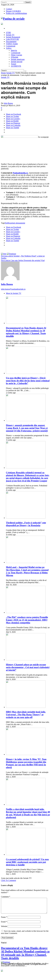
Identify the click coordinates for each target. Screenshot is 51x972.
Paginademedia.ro (20, 173)
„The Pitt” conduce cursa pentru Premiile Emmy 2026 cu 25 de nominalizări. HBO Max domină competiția (27, 620)
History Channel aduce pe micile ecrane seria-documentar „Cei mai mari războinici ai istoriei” (27, 667)
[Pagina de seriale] (13, 18)
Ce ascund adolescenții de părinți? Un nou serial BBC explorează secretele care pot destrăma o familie (27, 862)
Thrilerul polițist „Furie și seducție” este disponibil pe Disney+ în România (26, 524)
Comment (5, 897)
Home (3, 73)
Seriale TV (10, 73)
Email (4, 922)
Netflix (7, 223)
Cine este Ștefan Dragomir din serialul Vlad (23, 260)
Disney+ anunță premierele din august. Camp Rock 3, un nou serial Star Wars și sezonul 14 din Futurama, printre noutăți (27, 428)
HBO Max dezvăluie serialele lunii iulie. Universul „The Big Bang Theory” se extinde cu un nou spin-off (26, 715)
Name (4, 917)
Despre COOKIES (13, 11)
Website (4, 926)
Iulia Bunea (8, 103)
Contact (9, 9)
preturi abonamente (17, 223)
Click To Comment (8, 880)
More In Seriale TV (13, 293)
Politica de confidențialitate (16, 13)
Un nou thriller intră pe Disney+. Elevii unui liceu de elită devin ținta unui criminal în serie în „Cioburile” (28, 381)
